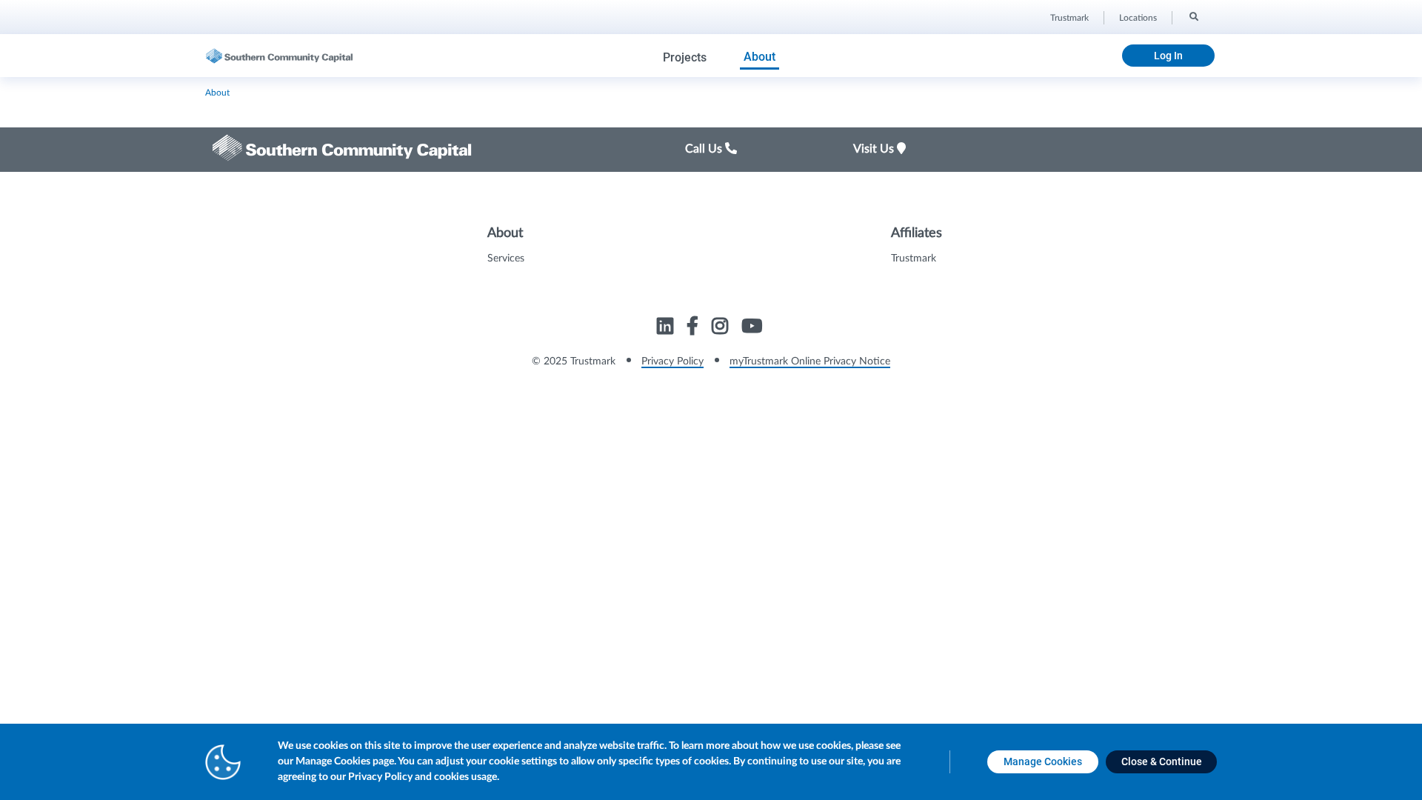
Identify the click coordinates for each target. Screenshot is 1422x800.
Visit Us (875, 149)
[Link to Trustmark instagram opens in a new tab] (722, 328)
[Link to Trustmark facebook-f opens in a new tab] (694, 328)
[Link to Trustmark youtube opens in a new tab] (753, 328)
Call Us (705, 149)
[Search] (1192, 15)
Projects (685, 57)
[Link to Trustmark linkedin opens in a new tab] (667, 328)
